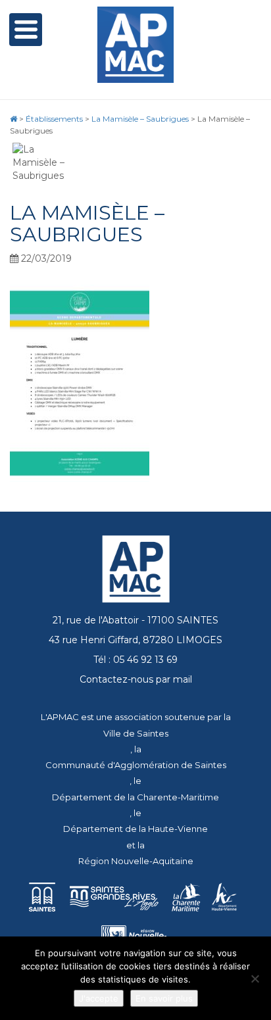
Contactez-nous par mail (136, 679)
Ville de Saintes (135, 733)
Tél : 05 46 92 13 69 (135, 660)
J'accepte (98, 998)
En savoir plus (164, 998)
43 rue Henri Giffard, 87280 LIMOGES (135, 640)
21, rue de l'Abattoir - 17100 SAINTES (135, 620)
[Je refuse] (254, 978)
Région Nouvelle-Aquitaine (135, 860)
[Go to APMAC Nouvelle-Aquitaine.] (13, 119)
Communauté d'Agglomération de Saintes (135, 764)
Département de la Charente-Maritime (135, 797)
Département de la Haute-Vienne (135, 828)
